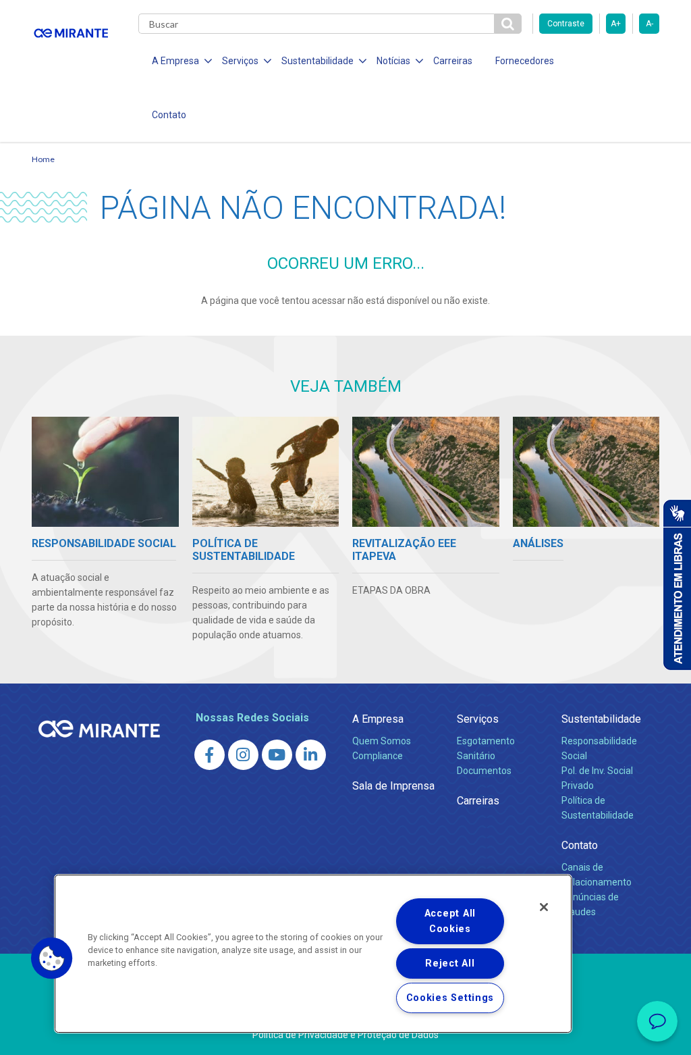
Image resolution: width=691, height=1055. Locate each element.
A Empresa (378, 719)
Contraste (565, 23)
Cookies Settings (450, 998)
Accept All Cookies (450, 921)
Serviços (478, 719)
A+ (616, 23)
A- (649, 23)
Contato (169, 114)
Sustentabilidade (601, 719)
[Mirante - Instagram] (243, 755)
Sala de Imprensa (393, 785)
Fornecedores (524, 60)
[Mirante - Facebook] (209, 755)
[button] (52, 958)
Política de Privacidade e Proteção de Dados (345, 1034)
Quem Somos (381, 741)
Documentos (484, 770)
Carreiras (452, 60)
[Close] (544, 907)
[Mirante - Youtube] (277, 755)
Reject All (449, 963)
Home (43, 159)
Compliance (377, 755)
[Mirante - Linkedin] (311, 755)
